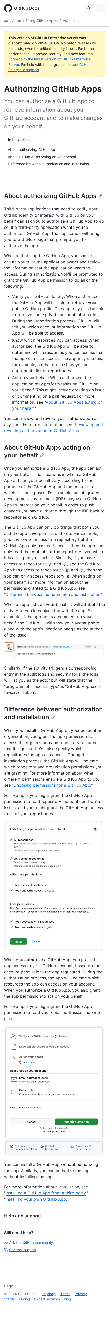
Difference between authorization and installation (53, 594)
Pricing (24, 1299)
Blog (67, 1299)
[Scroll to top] (98, 1307)
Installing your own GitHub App (36, 1199)
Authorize (71, 20)
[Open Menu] (101, 8)
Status (9, 1299)
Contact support (22, 1250)
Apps (16, 20)
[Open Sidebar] (6, 20)
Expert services (47, 1299)
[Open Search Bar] (89, 8)
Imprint (47, 1294)
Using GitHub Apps (42, 20)
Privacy (81, 1294)
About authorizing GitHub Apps (50, 196)
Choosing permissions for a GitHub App (51, 785)
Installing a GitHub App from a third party (46, 1192)
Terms (65, 1294)
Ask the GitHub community (31, 1242)
